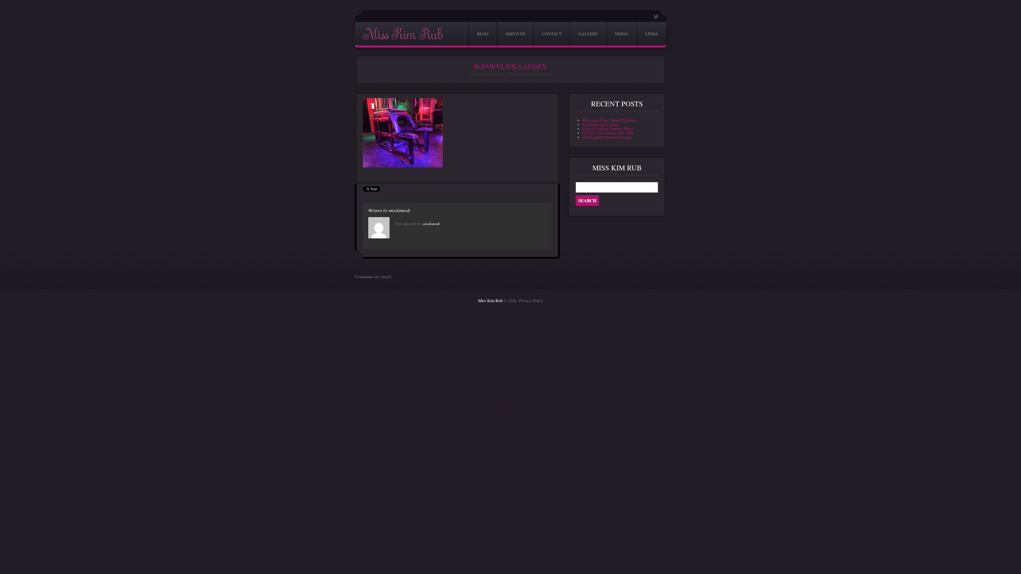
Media (622, 34)
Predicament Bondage (600, 124)
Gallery (588, 34)
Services (515, 34)
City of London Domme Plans (607, 128)
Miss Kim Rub (402, 35)
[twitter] (656, 16)
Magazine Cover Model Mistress (609, 120)
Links (651, 34)
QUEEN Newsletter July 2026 (608, 133)
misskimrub (399, 210)
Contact (552, 34)
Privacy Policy (531, 300)
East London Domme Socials (606, 137)
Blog (483, 34)
